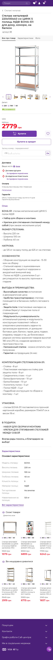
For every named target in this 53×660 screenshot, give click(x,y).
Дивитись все (9, 515)
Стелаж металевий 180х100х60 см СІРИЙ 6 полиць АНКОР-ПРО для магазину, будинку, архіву (28, 544)
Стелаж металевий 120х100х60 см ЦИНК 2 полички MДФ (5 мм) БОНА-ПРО (10, 544)
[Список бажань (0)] (34, 3)
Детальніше (6, 190)
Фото (37, 38)
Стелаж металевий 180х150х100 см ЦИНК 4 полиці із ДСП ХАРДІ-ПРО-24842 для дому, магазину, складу (28, 591)
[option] (8, 96)
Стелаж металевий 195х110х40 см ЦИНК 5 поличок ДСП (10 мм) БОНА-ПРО (10, 591)
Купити (22, 133)
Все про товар (9, 38)
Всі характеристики (13, 505)
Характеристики (25, 38)
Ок (47, 153)
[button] (3, 97)
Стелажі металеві (13, 11)
